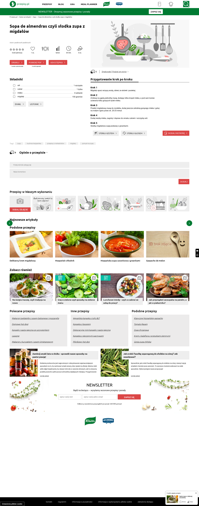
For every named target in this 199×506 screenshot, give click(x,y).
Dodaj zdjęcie (20, 209)
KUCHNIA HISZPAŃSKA (34, 143)
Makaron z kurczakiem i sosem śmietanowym (32, 342)
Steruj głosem (134, 133)
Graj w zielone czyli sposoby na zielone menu (76, 301)
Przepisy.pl (13, 17)
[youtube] (197, 251)
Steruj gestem (106, 133)
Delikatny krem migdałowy (23, 260)
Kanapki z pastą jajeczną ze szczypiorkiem (30, 330)
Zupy (34, 17)
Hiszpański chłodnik (64, 260)
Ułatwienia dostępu (145, 502)
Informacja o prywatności (82, 502)
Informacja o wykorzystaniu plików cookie (115, 502)
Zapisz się (129, 397)
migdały (73, 143)
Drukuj (16, 62)
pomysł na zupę (87, 143)
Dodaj (183, 181)
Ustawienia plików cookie (12, 504)
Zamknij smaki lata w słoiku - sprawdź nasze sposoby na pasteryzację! (59, 355)
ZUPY (19, 143)
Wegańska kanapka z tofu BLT (86, 318)
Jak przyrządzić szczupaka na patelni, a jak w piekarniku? (168, 301)
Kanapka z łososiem (82, 324)
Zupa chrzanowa (141, 330)
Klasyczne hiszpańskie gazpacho (148, 318)
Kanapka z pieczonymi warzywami (88, 336)
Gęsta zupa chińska (142, 342)
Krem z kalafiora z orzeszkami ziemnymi (152, 336)
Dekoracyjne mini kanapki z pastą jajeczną (91, 330)
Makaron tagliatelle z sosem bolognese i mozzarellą (35, 318)
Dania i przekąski (25, 17)
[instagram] (197, 255)
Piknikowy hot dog (81, 342)
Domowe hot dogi (20, 324)
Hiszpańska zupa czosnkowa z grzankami (120, 260)
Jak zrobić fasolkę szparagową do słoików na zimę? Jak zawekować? (150, 355)
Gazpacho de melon (155, 260)
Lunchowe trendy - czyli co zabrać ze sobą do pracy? (120, 301)
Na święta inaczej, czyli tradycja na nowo (29, 301)
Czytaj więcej (44, 376)
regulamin (62, 502)
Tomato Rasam (141, 324)
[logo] (19, 4)
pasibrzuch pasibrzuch (22, 43)
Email (18, 104)
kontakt (49, 502)
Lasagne (15, 336)
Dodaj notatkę (176, 133)
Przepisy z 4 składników (55, 143)
